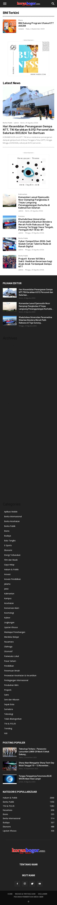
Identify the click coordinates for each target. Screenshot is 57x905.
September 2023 (10, 473)
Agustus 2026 (9, 345)
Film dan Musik (11, 560)
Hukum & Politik (11, 569)
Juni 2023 (7, 486)
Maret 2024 (8, 449)
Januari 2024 (8, 457)
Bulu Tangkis (10, 540)
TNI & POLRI (10, 723)
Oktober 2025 (9, 370)
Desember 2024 (10, 411)
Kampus (21, 216)
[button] (4, 3)
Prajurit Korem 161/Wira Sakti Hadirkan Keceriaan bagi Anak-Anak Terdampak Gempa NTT (35, 262)
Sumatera (8, 709)
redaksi (21, 29)
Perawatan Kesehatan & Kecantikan (20, 675)
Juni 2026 (7, 354)
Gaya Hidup (9, 564)
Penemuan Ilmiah (12, 670)
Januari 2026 (8, 358)
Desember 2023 (10, 461)
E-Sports (8, 545)
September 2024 (10, 424)
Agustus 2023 (9, 477)
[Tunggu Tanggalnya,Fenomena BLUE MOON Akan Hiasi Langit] (10, 779)
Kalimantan (22, 194)
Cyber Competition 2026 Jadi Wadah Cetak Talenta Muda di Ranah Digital (34, 244)
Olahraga (8, 646)
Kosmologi (9, 613)
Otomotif (8, 651)
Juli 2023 (6, 482)
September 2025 (10, 374)
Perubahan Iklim (11, 685)
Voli (5, 733)
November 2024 (10, 416)
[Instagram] (25, 883)
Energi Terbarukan (12, 555)
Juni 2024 (7, 436)
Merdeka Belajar (11, 637)
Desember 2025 (10, 362)
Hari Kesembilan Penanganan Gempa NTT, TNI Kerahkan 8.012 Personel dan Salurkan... (36, 292)
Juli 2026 (6, 349)
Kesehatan (9, 603)
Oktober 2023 (9, 469)
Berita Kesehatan (12, 521)
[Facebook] (17, 884)
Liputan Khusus (11, 627)
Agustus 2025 (9, 378)
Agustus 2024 (9, 428)
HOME (10, 894)
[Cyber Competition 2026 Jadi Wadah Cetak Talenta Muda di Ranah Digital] (9, 244)
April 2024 (7, 444)
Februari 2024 (9, 453)
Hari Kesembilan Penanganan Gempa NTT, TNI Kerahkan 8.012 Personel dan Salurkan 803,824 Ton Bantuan (28, 130)
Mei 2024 (7, 440)
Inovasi (7, 574)
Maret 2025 (8, 399)
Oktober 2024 (9, 420)
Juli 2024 (6, 432)
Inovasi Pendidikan (12, 579)
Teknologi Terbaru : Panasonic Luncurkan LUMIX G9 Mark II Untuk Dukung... (34, 751)
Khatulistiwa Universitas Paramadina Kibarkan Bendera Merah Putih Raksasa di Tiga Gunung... (35, 320)
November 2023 (10, 465)
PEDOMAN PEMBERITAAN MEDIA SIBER (28, 897)
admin (16, 123)
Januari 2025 (8, 407)
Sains (6, 694)
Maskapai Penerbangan (14, 632)
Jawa (6, 588)
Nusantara (9, 641)
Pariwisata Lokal (11, 656)
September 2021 (10, 490)
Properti (7, 690)
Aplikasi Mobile (10, 511)
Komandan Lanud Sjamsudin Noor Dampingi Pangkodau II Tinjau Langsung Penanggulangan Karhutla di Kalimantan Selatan (34, 202)
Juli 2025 (6, 382)
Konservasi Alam (11, 608)
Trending (8, 728)
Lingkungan (9, 622)
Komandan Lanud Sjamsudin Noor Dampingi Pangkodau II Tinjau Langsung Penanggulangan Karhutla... (36, 306)
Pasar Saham (10, 661)
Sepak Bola (9, 704)
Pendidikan (9, 666)
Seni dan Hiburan (11, 699)
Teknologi (8, 714)
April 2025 (7, 395)
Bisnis (20, 20)
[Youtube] (39, 884)
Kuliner (7, 617)
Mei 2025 (7, 391)
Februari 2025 (9, 403)
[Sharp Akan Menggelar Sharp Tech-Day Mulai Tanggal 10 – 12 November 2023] (10, 766)
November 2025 (10, 366)
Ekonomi (8, 550)
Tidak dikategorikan (13, 719)
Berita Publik (7, 123)
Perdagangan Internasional (16, 680)
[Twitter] (32, 884)
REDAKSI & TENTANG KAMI (25, 894)
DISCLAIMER (42, 894)
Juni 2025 (7, 387)
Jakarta (7, 584)
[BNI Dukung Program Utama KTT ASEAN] (9, 26)
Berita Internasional (13, 516)
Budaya (7, 535)
